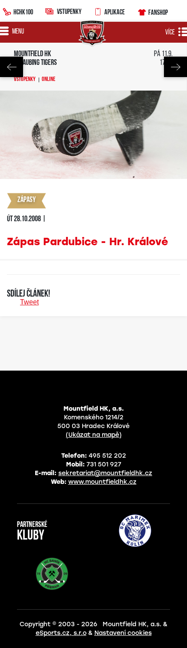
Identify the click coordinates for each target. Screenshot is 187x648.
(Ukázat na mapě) (94, 435)
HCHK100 (23, 11)
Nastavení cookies (123, 633)
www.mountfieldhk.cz (102, 482)
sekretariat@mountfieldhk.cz (105, 473)
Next (175, 67)
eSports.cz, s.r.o (61, 633)
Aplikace (114, 11)
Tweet (29, 302)
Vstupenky (69, 11)
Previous (11, 67)
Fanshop (158, 12)
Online (48, 80)
